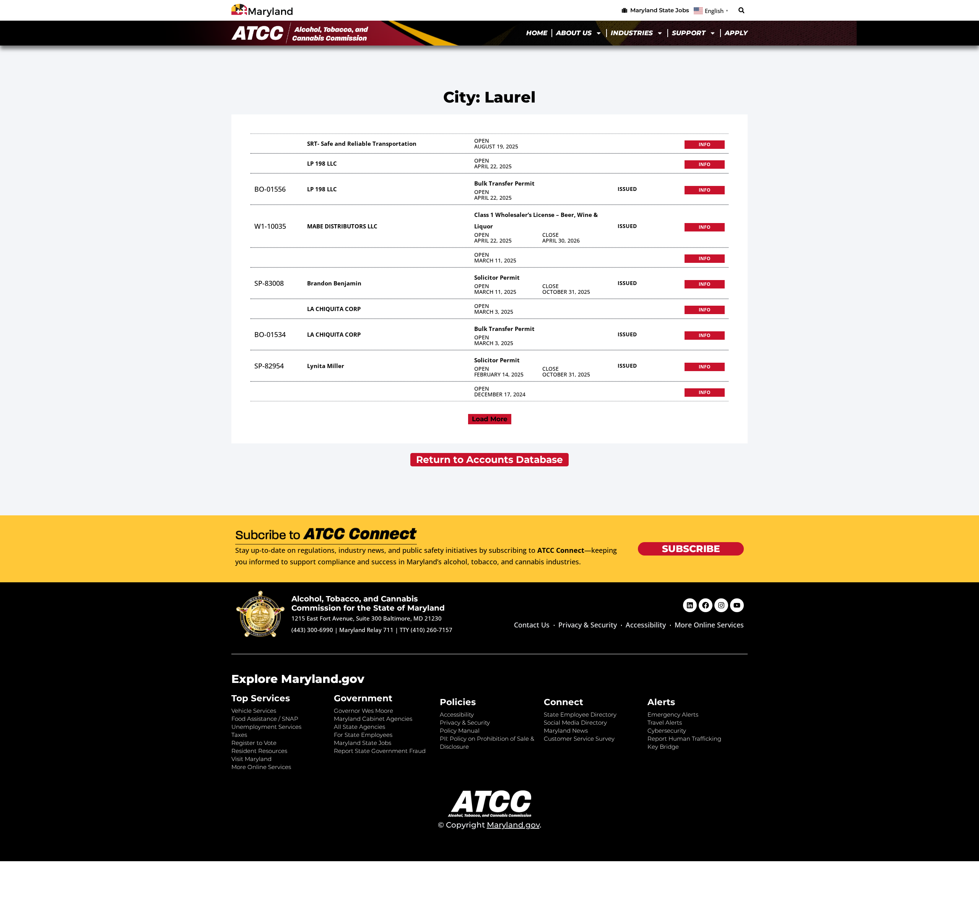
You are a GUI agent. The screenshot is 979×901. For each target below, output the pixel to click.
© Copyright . (490, 824)
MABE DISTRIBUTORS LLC (342, 226)
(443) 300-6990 (312, 630)
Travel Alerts (664, 722)
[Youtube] (737, 605)
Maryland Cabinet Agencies (373, 718)
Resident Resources (259, 750)
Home (536, 33)
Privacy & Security (587, 624)
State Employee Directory (580, 714)
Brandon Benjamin (334, 283)
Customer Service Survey (579, 738)
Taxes (239, 734)
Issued (627, 188)
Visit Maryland (251, 759)
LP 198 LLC (322, 163)
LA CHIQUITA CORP (334, 309)
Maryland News (566, 730)
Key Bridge (663, 746)
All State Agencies (359, 726)
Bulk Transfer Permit (504, 183)
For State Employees (363, 734)
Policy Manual (460, 730)
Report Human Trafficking (684, 738)
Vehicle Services (253, 710)
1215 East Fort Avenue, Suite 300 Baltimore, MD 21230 (366, 618)
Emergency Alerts (672, 714)
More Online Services (709, 624)
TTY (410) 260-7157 (426, 630)
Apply (736, 33)
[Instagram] (721, 605)
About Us (574, 33)
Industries (632, 33)
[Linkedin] (690, 605)
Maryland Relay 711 (367, 630)
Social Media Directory (575, 722)
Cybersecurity (666, 730)
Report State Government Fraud (380, 750)
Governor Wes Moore (363, 710)
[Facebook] (705, 605)
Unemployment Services (266, 726)
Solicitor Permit (497, 277)
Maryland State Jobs (362, 742)
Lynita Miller (325, 366)
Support (689, 33)
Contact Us (532, 624)
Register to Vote (253, 742)
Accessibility (646, 624)
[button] (741, 10)
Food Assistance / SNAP (264, 718)
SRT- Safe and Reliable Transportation (361, 143)
